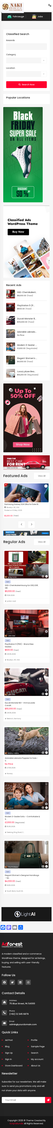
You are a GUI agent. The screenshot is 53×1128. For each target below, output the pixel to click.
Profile (34, 1040)
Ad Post (9, 1040)
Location (10, 68)
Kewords (10, 40)
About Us (35, 1065)
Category (11, 54)
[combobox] (26, 60)
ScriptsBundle (16, 1123)
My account (37, 1059)
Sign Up (9, 1052)
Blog (7, 1046)
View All (41, 475)
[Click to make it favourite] (46, 486)
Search (34, 1052)
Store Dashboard (13, 1065)
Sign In (8, 1059)
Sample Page (38, 1046)
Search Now (28, 84)
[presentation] (21, 524)
